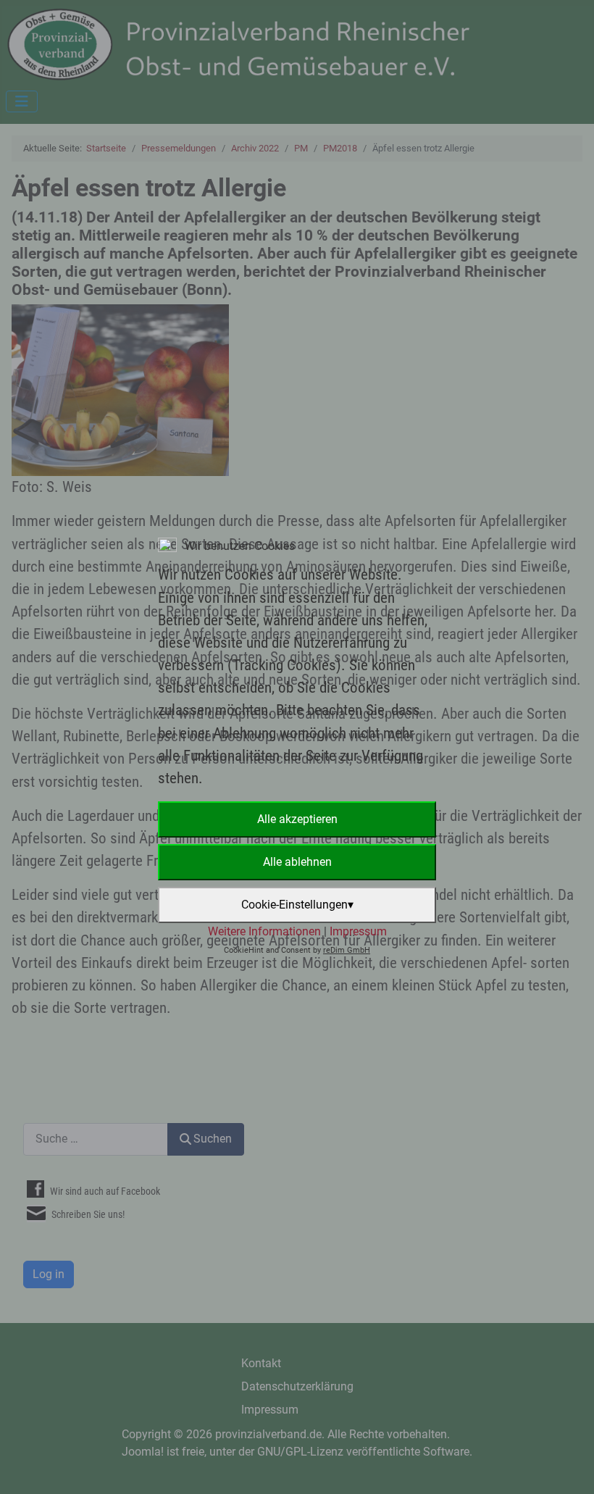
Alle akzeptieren (297, 819)
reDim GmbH (346, 950)
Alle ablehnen (297, 862)
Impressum (358, 931)
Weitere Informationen (264, 931)
